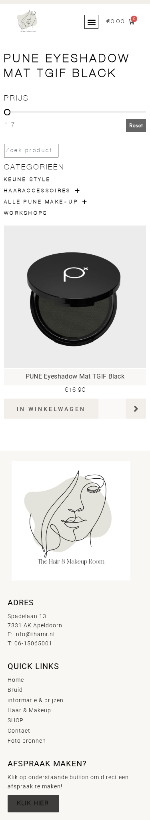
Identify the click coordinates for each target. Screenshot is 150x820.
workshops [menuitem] (26, 213)
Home (16, 680)
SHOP (16, 720)
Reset (136, 125)
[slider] (7, 112)
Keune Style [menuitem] (27, 179)
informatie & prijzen (36, 700)
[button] (91, 22)
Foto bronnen (27, 740)
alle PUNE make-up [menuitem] (41, 202)
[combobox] (31, 150)
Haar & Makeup (29, 710)
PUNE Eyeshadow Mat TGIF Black (75, 376)
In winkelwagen (51, 409)
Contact (19, 730)
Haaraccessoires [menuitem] (37, 190)
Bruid (15, 690)
